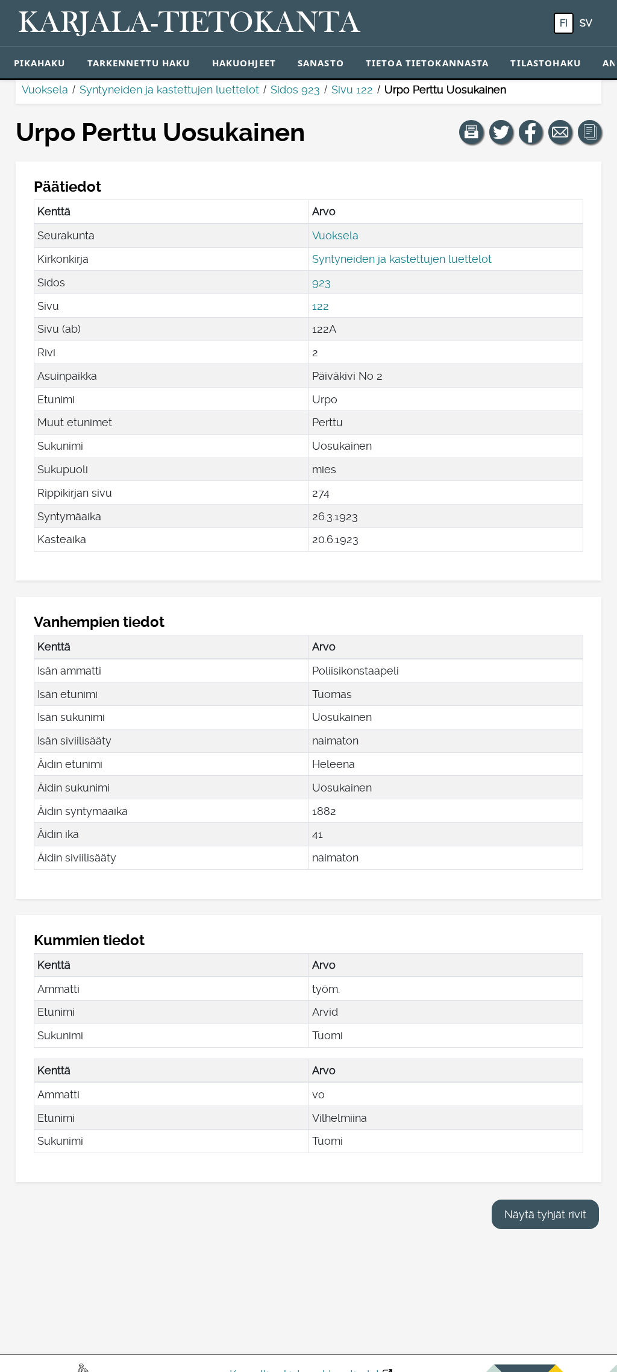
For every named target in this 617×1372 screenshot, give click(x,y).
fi (564, 23)
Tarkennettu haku (138, 63)
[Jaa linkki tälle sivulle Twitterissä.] (501, 132)
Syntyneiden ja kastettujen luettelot (169, 89)
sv (586, 23)
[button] (471, 132)
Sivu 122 (352, 89)
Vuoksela (45, 89)
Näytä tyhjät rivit (545, 1214)
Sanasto (321, 63)
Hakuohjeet (244, 63)
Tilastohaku (545, 63)
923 (321, 282)
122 (320, 306)
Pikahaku (40, 63)
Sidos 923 (295, 89)
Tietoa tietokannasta (427, 63)
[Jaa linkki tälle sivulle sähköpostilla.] (560, 132)
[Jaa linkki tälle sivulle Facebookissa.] (531, 132)
